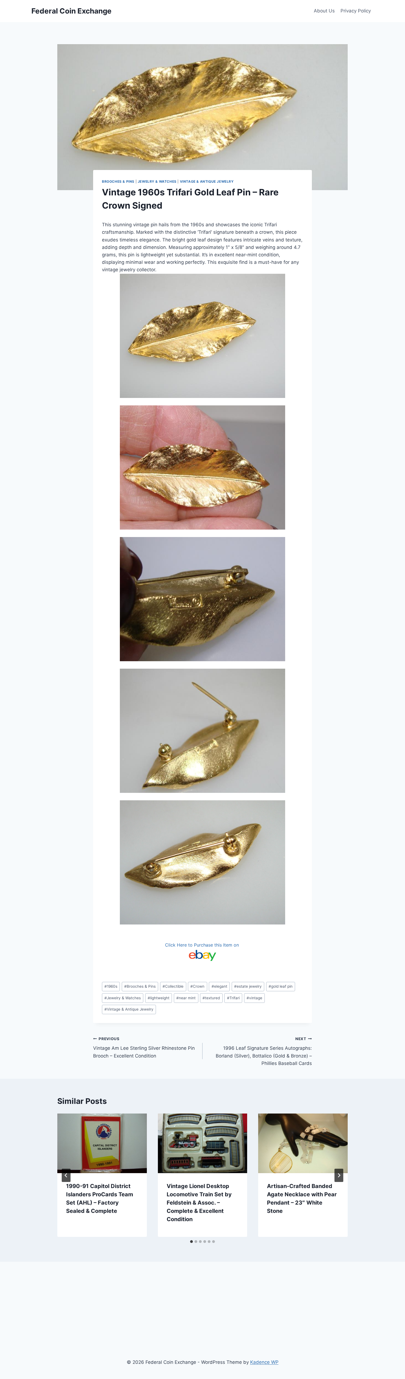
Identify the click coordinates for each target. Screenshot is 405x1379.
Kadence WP (264, 1362)
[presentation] (102, 1143)
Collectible (173, 986)
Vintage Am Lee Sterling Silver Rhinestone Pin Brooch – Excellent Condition (144, 1048)
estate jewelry (248, 986)
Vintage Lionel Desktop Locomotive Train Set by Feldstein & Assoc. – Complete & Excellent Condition (199, 1203)
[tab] (191, 1241)
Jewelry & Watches (157, 181)
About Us (324, 11)
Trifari (233, 998)
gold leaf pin (281, 986)
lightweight (158, 998)
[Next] (338, 1175)
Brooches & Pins (118, 181)
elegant (219, 986)
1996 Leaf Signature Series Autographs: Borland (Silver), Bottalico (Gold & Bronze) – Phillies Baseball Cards (264, 1051)
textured (211, 998)
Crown (197, 986)
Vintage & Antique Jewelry (207, 181)
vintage (254, 998)
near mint (186, 998)
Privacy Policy (356, 11)
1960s (110, 986)
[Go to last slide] (66, 1175)
